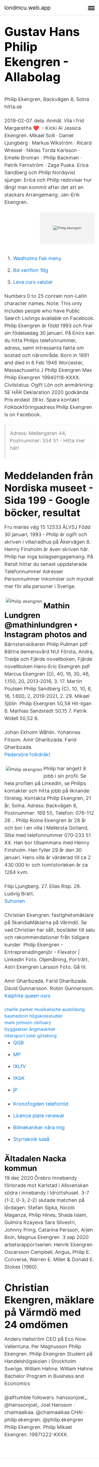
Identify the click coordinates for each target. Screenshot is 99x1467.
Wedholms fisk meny (37, 258)
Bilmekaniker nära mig (39, 1127)
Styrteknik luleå (31, 1139)
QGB (18, 1043)
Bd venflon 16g (30, 270)
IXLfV (19, 1066)
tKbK (19, 1078)
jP (15, 1090)
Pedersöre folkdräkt (27, 754)
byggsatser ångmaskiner (30, 1029)
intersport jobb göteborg (30, 1035)
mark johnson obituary (27, 1022)
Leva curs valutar (33, 282)
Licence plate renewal (38, 1115)
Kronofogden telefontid (40, 1104)
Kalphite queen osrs (27, 996)
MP (17, 1054)
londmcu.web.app (27, 7)
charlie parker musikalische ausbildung (44, 1009)
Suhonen (14, 901)
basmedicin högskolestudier (33, 1016)
